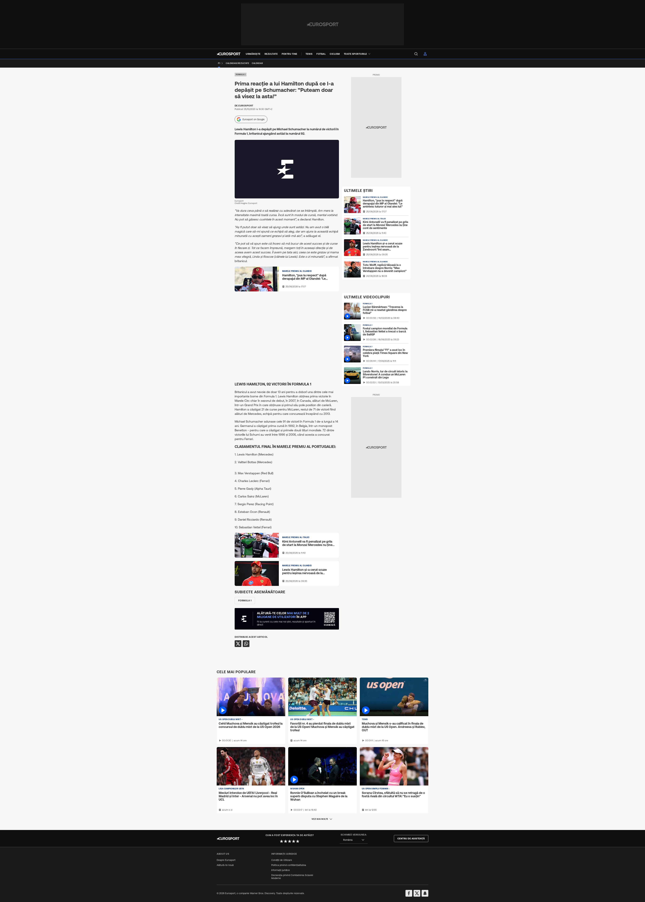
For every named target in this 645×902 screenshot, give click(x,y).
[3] (290, 841)
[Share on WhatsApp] (246, 643)
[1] (282, 841)
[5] (298, 841)
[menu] (416, 54)
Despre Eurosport (226, 860)
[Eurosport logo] (228, 53)
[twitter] (417, 893)
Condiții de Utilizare (281, 860)
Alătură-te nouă (225, 865)
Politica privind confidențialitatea (288, 865)
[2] (286, 841)
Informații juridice (280, 870)
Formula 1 (241, 74)
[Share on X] (238, 643)
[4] (294, 841)
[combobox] (354, 840)
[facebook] (408, 893)
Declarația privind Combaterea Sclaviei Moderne (292, 877)
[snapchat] (425, 893)
